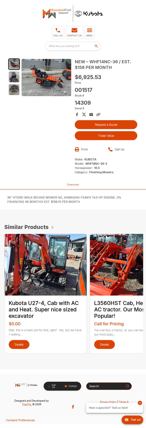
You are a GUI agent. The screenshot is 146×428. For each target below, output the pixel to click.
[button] (58, 32)
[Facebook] (73, 407)
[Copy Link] (98, 114)
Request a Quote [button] (106, 124)
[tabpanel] (46, 78)
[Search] (127, 386)
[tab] (14, 64)
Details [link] (19, 344)
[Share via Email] (91, 114)
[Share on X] (84, 114)
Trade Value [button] (106, 135)
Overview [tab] (73, 184)
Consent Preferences (20, 420)
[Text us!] (132, 420)
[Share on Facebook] (77, 114)
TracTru (26, 404)
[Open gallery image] (46, 77)
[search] (97, 46)
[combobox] (73, 46)
